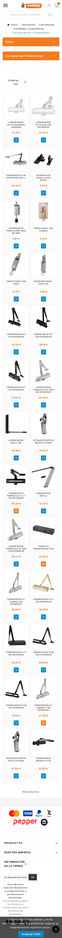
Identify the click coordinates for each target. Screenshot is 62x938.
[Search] (49, 15)
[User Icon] (49, 5)
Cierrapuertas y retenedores (24, 56)
